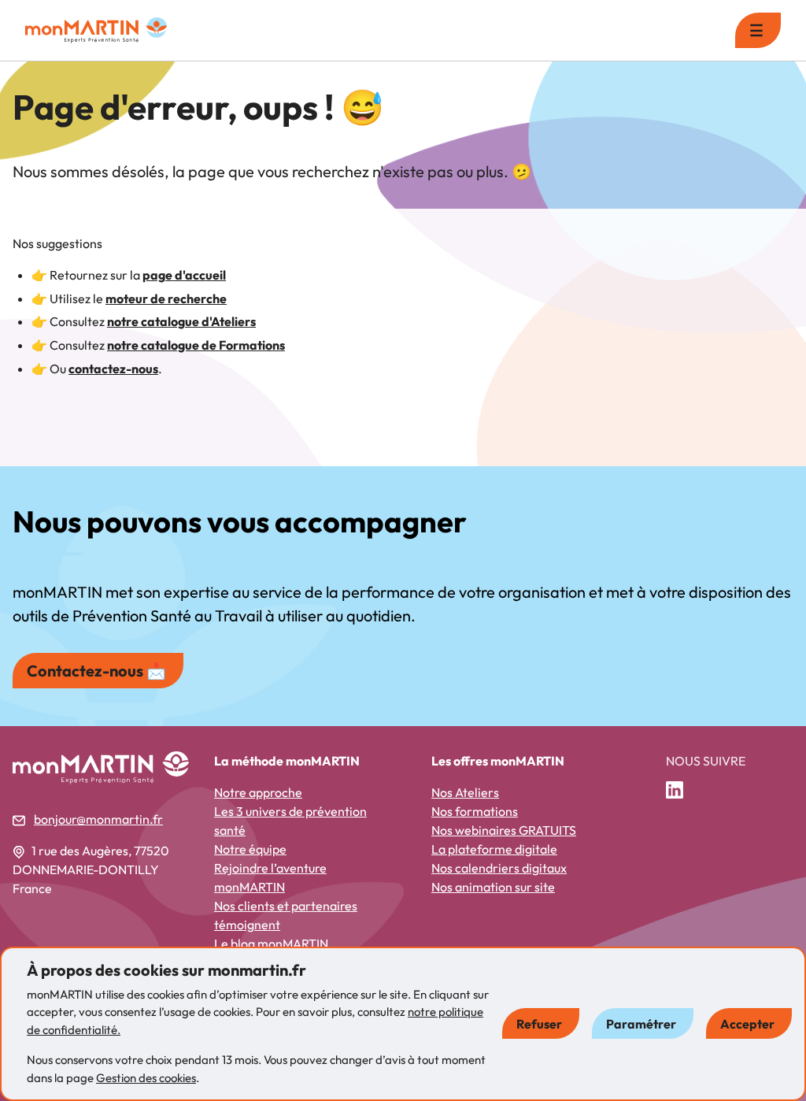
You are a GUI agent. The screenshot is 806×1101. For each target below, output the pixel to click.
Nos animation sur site (493, 887)
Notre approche (258, 792)
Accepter (747, 1024)
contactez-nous (113, 368)
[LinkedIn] (681, 791)
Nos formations (474, 811)
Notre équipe (250, 849)
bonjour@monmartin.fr (98, 819)
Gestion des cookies (146, 1077)
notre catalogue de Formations (196, 345)
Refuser (539, 1024)
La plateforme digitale (494, 849)
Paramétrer (641, 1024)
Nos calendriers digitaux (499, 868)
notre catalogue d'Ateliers (181, 321)
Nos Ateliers (465, 792)
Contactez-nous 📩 (96, 670)
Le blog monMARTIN (271, 943)
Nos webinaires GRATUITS (503, 830)
